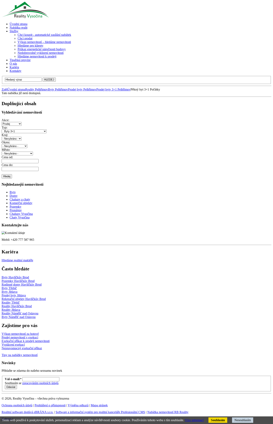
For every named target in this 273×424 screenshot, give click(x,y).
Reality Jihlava (11, 309)
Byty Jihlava (9, 291)
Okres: (6, 142)
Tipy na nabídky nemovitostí (20, 355)
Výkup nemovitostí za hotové (20, 333)
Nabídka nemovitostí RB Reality (167, 412)
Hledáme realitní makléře (17, 260)
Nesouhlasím (242, 420)
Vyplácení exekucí (13, 344)
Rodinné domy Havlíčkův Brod (22, 284)
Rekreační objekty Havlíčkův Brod (24, 299)
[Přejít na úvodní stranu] (25, 17)
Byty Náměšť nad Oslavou (19, 317)
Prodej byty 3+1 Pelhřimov (113, 89)
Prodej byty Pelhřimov (82, 89)
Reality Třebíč (11, 302)
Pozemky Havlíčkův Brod (18, 281)
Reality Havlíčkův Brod (17, 306)
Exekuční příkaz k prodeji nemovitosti (26, 341)
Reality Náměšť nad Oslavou (20, 313)
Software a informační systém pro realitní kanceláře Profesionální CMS (100, 412)
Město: (6, 149)
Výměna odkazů (78, 405)
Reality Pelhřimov (36, 89)
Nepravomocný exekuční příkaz (22, 348)
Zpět (4, 89)
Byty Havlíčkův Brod (15, 277)
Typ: (4, 127)
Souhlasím (218, 420)
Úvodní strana (16, 89)
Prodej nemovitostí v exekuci (20, 337)
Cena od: (7, 157)
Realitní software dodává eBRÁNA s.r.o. (27, 412)
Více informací (194, 420)
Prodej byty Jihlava (14, 295)
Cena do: (7, 165)
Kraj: (5, 135)
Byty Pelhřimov (58, 89)
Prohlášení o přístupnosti (50, 405)
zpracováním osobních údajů (40, 383)
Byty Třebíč (9, 288)
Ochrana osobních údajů (17, 405)
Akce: (5, 120)
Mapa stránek (99, 405)
